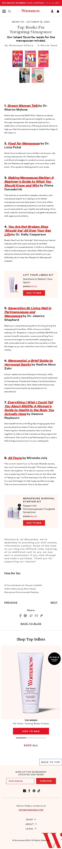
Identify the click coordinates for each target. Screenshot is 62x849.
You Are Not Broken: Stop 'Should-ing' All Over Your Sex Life (27, 230)
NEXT (54, 602)
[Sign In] (52, 11)
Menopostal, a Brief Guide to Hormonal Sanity (28, 362)
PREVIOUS (10, 602)
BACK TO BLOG (31, 623)
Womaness (19, 840)
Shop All (31, 745)
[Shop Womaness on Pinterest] (34, 790)
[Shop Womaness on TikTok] (38, 790)
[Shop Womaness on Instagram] (24, 790)
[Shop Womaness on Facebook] (29, 790)
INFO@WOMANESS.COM (31, 810)
